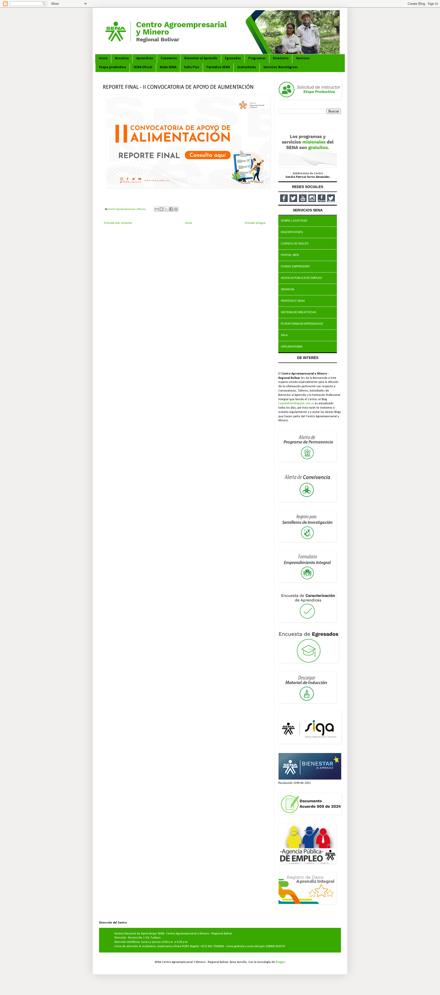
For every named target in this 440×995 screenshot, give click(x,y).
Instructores (246, 67)
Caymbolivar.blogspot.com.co (296, 403)
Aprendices (144, 58)
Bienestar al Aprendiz (200, 58)
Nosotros (122, 58)
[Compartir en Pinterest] (175, 209)
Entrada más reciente (118, 223)
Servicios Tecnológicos (280, 67)
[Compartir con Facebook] (171, 209)
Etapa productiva (112, 67)
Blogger (280, 962)
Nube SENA (168, 67)
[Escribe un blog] (161, 209)
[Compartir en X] (166, 209)
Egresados (233, 58)
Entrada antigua (255, 223)
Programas (257, 58)
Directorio (280, 58)
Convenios (169, 58)
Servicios (303, 58)
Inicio (103, 58)
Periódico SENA (218, 67)
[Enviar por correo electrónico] (156, 209)
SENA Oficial (142, 67)
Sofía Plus (191, 67)
